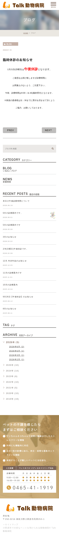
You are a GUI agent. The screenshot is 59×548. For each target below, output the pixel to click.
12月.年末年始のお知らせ (15, 261)
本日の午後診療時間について (16, 201)
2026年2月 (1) (16, 359)
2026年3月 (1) (16, 355)
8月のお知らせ (9, 309)
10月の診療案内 (10, 285)
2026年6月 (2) (16, 346)
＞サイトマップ (10, 524)
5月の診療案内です (12, 225)
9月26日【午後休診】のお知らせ (18, 297)
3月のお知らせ (9, 237)
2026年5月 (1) (16, 351)
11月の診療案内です (12, 273)
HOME (25, 33)
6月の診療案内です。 (13, 213)
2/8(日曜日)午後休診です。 (15, 249)
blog (9, 44)
